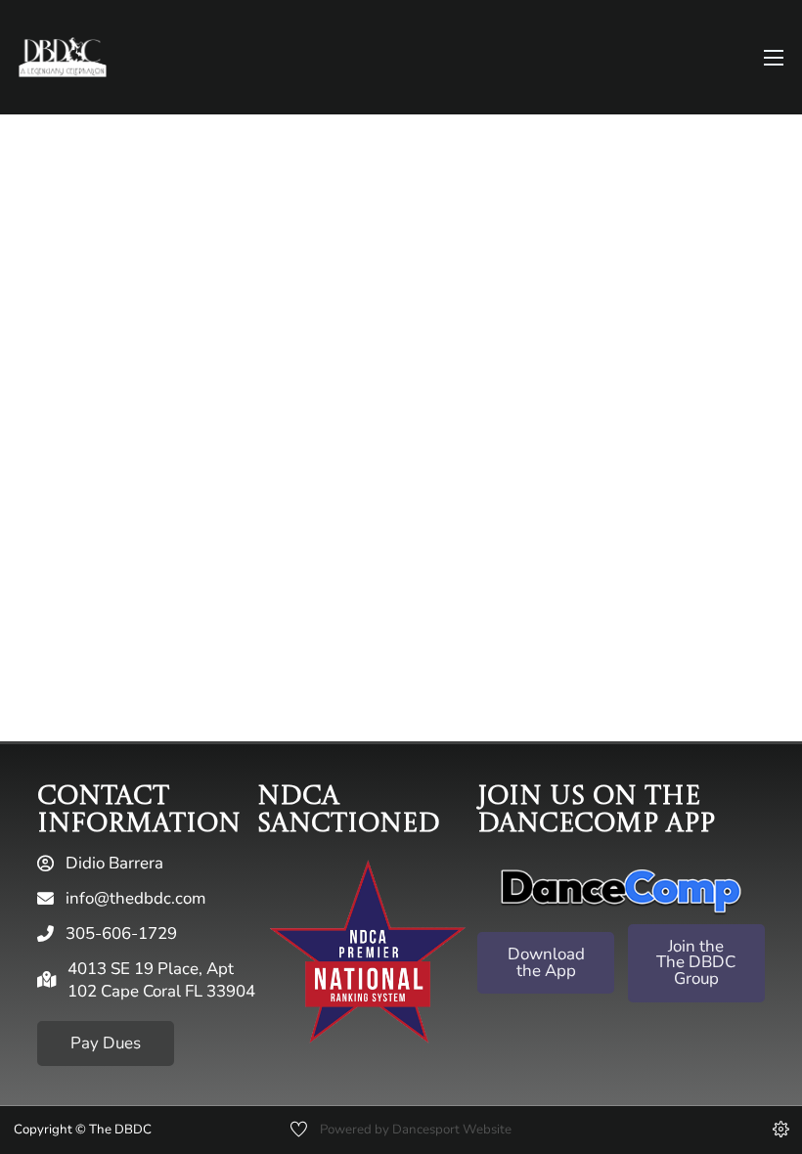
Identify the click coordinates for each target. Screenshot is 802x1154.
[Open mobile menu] (773, 58)
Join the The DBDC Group (695, 963)
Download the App (546, 962)
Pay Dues (105, 1043)
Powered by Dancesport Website (416, 1129)
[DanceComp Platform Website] (621, 891)
